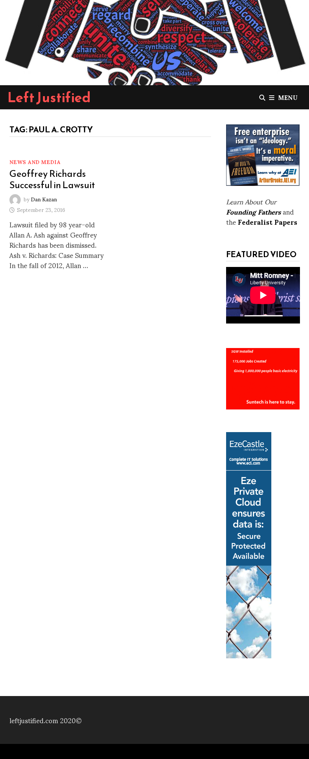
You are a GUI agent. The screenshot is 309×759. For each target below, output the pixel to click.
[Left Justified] (154, 41)
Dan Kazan (44, 198)
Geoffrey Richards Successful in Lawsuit (52, 179)
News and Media (35, 161)
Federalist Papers (267, 222)
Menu (288, 97)
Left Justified (49, 97)
